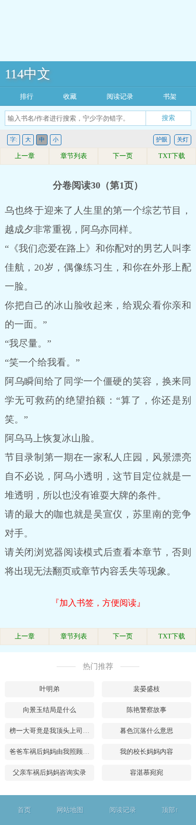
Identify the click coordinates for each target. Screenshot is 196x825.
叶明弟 (49, 689)
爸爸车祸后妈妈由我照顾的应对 (52, 751)
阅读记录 (120, 96)
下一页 (123, 155)
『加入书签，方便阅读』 (98, 603)
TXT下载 (171, 155)
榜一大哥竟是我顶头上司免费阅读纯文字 (52, 730)
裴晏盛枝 (146, 689)
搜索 (168, 118)
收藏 (70, 96)
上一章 (25, 155)
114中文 (27, 73)
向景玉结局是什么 (49, 709)
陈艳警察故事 (147, 709)
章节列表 (73, 155)
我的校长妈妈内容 (146, 751)
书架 (169, 96)
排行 (26, 96)
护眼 (161, 139)
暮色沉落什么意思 (146, 730)
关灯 (182, 139)
